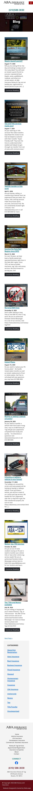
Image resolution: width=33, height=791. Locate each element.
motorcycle (11, 694)
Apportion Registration (12, 651)
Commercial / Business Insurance (17, 742)
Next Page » (8, 638)
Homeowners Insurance (12, 679)
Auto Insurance (13, 657)
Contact (16, 754)
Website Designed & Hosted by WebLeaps (17, 788)
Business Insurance (14, 665)
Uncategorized (13, 711)
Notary (10, 698)
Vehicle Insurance (17, 736)
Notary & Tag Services (16, 746)
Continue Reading (12, 90)
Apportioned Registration (16, 748)
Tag (8, 702)
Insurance (11, 685)
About (17, 752)
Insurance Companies (16, 750)
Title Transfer (12, 707)
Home (17, 734)
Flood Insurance (13, 670)
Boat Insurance (13, 661)
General (10, 674)
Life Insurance (12, 689)
